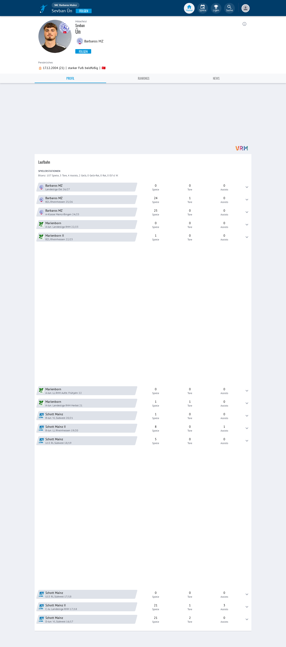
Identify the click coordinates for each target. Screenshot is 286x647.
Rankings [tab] (143, 78)
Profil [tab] (70, 78)
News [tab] (216, 78)
